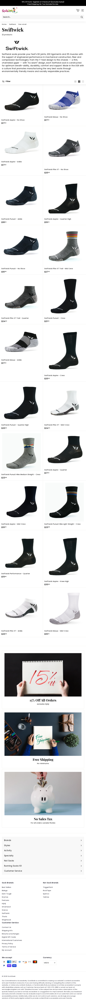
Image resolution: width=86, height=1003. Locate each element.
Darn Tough (7, 894)
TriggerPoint (48, 887)
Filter (8, 81)
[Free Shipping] (43, 734)
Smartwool (6, 907)
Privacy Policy (7, 943)
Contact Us (6, 927)
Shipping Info (7, 930)
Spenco (46, 894)
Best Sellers (6, 887)
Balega (4, 890)
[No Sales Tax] (43, 793)
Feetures (5, 900)
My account (7, 950)
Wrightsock (6, 920)
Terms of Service (9, 947)
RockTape (47, 890)
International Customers (12, 940)
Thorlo (4, 916)
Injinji (4, 903)
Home (4, 24)
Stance (5, 910)
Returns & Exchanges (10, 934)
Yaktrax (46, 897)
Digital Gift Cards (9, 937)
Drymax (5, 897)
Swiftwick (12, 24)
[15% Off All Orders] (43, 675)
